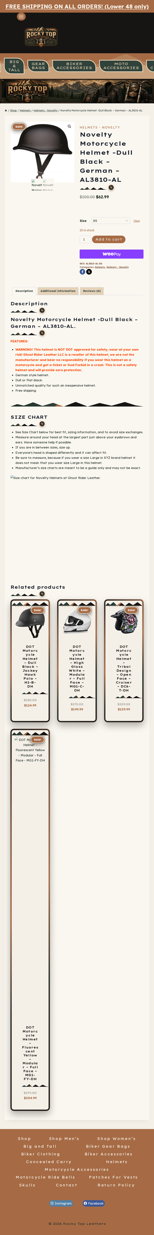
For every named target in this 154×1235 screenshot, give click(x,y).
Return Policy (116, 1184)
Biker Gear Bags (108, 1146)
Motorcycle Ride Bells (45, 1177)
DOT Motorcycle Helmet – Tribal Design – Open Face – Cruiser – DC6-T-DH (124, 668)
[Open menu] (21, 16)
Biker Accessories (109, 1153)
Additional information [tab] (58, 291)
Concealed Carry (49, 1161)
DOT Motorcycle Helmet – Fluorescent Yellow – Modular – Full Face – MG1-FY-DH (30, 1053)
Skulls (27, 1184)
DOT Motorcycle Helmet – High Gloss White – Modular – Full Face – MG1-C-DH (77, 668)
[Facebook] (82, 272)
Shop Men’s (64, 1138)
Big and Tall (40, 1146)
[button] (69, 126)
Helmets (100, 267)
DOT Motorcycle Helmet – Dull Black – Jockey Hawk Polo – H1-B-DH (30, 666)
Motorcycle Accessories (77, 1169)
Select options (32, 709)
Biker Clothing (40, 1153)
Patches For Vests (113, 1177)
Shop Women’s (116, 1138)
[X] (89, 272)
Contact (67, 1184)
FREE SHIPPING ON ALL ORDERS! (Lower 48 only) (77, 6)
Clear (137, 221)
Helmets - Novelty (100, 127)
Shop (24, 1138)
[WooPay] (111, 254)
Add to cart (108, 239)
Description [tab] (24, 291)
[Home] (6, 110)
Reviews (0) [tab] (92, 291)
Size (83, 221)
